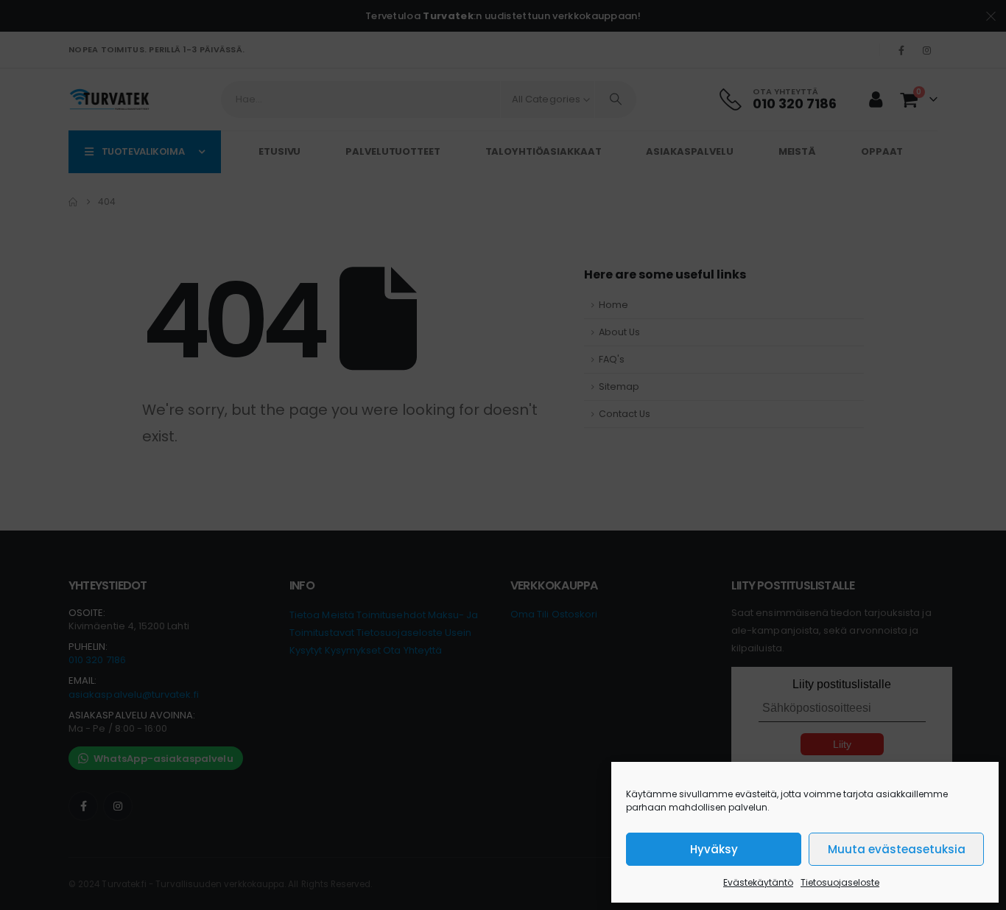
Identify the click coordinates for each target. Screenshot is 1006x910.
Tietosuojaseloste (840, 882)
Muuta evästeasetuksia (896, 849)
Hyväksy (714, 849)
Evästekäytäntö (758, 882)
